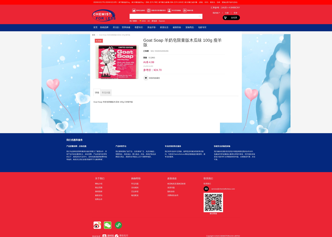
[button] (151, 78)
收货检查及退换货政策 (176, 184)
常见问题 (135, 184)
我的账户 (216, 13)
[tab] (97, 92)
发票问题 (171, 188)
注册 (227, 13)
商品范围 (98, 188)
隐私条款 (171, 191)
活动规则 (135, 188)
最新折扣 (98, 195)
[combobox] (166, 16)
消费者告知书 (172, 195)
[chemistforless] (103, 15)
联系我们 (208, 178)
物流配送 (135, 195)
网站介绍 (98, 184)
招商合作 (98, 199)
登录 (235, 13)
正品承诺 (135, 191)
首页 (94, 35)
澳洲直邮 (98, 191)
